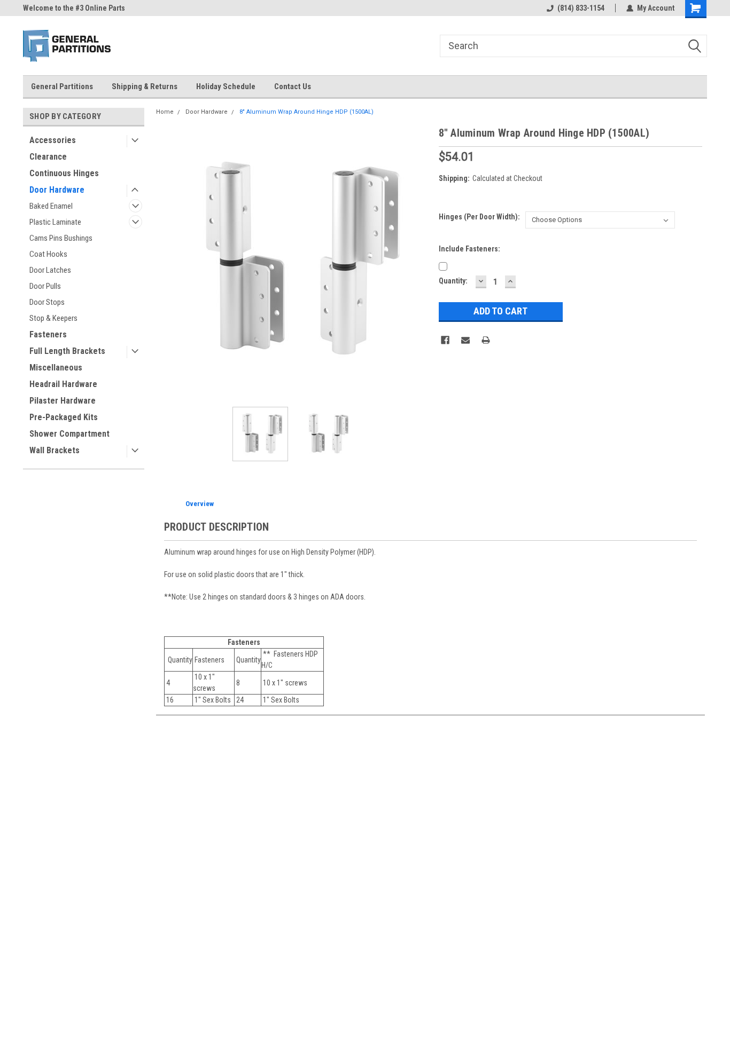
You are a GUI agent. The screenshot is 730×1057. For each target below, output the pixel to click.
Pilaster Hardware (62, 401)
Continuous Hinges (64, 173)
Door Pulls (45, 286)
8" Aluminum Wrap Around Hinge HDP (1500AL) (306, 111)
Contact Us (292, 86)
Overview (199, 504)
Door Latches (50, 270)
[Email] (465, 340)
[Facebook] (445, 340)
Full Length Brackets (67, 351)
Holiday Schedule (225, 86)
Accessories (52, 140)
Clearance (48, 157)
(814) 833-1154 (580, 8)
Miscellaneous (55, 367)
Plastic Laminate (55, 222)
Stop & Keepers (53, 318)
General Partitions (62, 86)
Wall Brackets (54, 450)
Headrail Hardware (63, 384)
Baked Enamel (51, 206)
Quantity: (453, 281)
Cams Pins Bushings (60, 238)
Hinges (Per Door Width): (479, 216)
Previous (166, 262)
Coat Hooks (48, 254)
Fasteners (48, 334)
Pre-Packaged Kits (63, 417)
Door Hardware (56, 190)
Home (165, 111)
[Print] (486, 340)
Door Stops (47, 302)
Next (420, 262)
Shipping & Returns (144, 86)
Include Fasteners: (469, 248)
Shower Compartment (69, 434)
